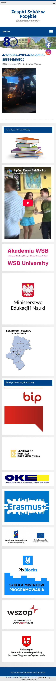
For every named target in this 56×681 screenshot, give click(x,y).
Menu (3, 3)
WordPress (27, 673)
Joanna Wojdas (33, 64)
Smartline (40, 673)
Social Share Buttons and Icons (21, 677)
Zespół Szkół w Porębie (28, 13)
